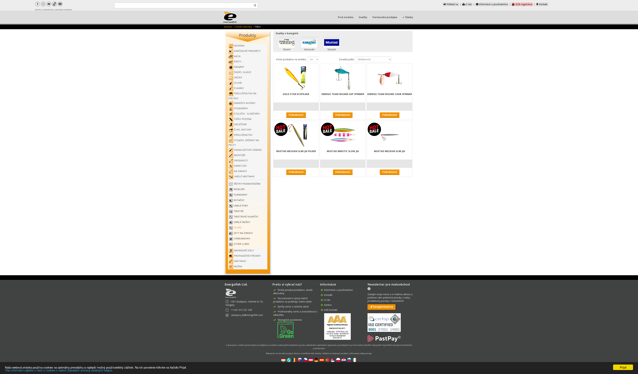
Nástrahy (240, 261)
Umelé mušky (242, 222)
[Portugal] (327, 359)
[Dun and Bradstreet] (335, 326)
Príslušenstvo (243, 134)
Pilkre (237, 227)
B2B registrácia (523, 4)
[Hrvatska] (343, 359)
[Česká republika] (305, 359)
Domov (228, 26)
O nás (468, 4)
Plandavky (240, 194)
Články (409, 17)
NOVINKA (239, 45)
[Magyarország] (283, 359)
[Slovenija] (349, 359)
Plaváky (239, 88)
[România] (294, 359)
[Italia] (354, 359)
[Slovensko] (299, 359)
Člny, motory (242, 129)
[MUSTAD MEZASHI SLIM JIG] (389, 134)
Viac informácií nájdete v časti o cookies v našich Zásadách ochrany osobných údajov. (59, 370)
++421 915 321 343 (241, 309)
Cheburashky (242, 238)
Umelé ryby (241, 205)
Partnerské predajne (384, 17)
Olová (238, 82)
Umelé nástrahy (243, 26)
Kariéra (328, 304)
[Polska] (338, 359)
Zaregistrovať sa (383, 306)
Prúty (237, 61)
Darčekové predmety (247, 50)
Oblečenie (240, 124)
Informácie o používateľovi (493, 4)
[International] (288, 359)
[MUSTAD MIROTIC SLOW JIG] (342, 134)
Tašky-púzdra (242, 119)
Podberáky (241, 108)
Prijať (623, 367)
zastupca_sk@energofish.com (247, 315)
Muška (238, 266)
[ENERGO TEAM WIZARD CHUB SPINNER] (389, 77)
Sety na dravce (243, 233)
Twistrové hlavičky (246, 216)
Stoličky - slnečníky (247, 113)
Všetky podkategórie (247, 183)
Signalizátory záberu (248, 149)
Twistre (239, 211)
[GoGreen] (283, 329)
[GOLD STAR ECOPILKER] (296, 77)
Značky (363, 17)
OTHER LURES (241, 244)
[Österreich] (310, 359)
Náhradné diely (244, 250)
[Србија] (332, 359)
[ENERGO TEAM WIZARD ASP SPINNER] (342, 77)
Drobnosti (241, 160)
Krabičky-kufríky (244, 103)
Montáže (239, 155)
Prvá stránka (345, 17)
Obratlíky (240, 165)
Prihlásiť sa (452, 4)
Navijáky (239, 66)
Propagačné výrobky (247, 255)
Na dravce (240, 171)
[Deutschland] (316, 359)
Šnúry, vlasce (242, 72)
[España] (321, 359)
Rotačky (239, 200)
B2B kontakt (330, 309)
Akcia (237, 56)
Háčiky (238, 77)
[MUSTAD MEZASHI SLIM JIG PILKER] (296, 134)
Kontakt (542, 4)
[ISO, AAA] (384, 320)
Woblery (239, 189)
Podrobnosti (296, 114)
